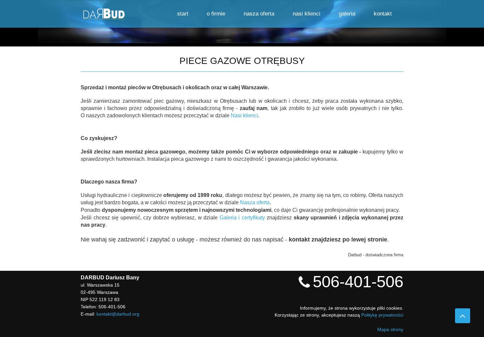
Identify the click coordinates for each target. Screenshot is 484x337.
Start (182, 14)
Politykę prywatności (382, 315)
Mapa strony (390, 329)
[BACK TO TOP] (462, 315)
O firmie (216, 14)
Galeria (347, 14)
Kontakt (383, 14)
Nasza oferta (259, 14)
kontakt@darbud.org (117, 314)
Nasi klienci (306, 14)
